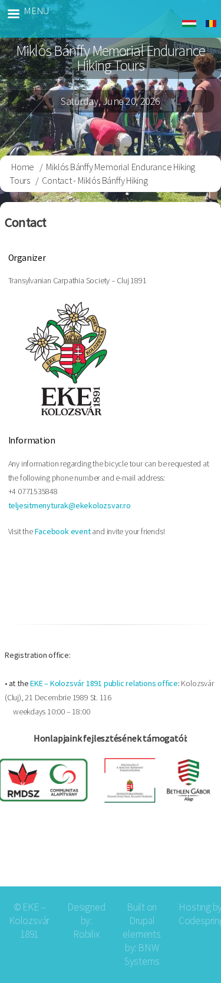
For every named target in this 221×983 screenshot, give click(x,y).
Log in (193, 857)
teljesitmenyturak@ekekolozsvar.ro (69, 505)
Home (22, 167)
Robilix (86, 934)
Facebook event (63, 531)
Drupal (142, 920)
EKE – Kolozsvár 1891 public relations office (104, 683)
